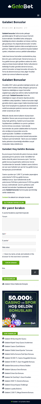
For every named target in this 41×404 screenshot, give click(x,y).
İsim (3, 234)
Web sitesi (6, 247)
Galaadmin (19, 28)
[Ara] (35, 272)
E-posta (5, 240)
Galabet (5, 197)
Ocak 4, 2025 (8, 28)
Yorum (4, 216)
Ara (3, 268)
